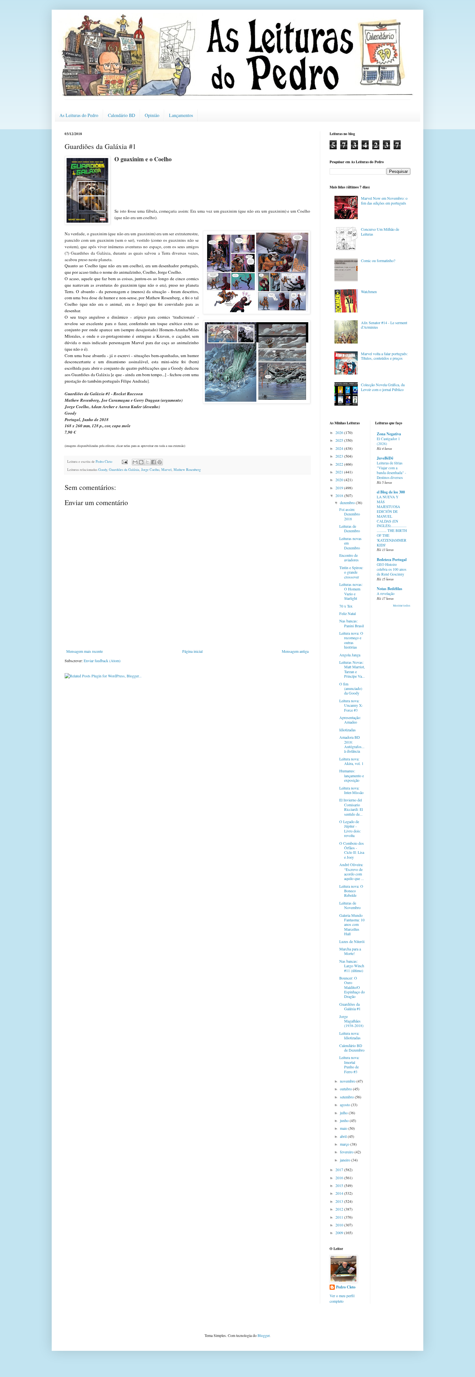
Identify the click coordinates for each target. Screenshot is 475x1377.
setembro (347, 1096)
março (345, 1144)
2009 (339, 1232)
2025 (339, 440)
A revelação (386, 593)
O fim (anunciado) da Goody (350, 688)
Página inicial (192, 651)
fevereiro (347, 1151)
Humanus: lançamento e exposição (351, 775)
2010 (339, 1224)
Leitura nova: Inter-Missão (351, 790)
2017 (339, 1169)
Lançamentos (181, 115)
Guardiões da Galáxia (124, 469)
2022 (339, 464)
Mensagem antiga (295, 651)
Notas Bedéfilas (389, 588)
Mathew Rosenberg (187, 469)
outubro (346, 1088)
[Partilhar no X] (147, 462)
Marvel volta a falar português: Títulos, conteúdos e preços (384, 356)
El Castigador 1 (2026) (388, 441)
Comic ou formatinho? (378, 260)
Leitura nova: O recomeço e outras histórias (351, 640)
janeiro (345, 1159)
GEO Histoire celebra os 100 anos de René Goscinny (391, 569)
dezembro (348, 502)
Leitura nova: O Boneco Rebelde (351, 891)
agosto (345, 1104)
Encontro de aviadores (349, 557)
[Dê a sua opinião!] (141, 462)
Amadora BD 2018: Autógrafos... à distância (351, 744)
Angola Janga (349, 654)
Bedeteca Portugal (391, 559)
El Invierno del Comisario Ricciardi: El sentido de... (351, 806)
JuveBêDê (385, 458)
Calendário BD (121, 115)
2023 (339, 456)
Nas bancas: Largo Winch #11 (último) (351, 966)
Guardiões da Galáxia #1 (350, 1006)
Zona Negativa (389, 434)
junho (345, 1120)
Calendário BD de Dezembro (351, 1048)
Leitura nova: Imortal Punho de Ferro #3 (349, 1064)
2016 (339, 1177)
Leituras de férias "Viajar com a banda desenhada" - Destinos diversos (391, 470)
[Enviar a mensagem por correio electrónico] (124, 461)
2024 (339, 448)
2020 (339, 479)
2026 (339, 432)
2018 (339, 495)
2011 (339, 1217)
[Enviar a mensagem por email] (135, 462)
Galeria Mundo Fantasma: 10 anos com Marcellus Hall (351, 925)
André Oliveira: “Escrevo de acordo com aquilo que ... (351, 871)
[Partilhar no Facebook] (153, 462)
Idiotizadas (347, 729)
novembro (348, 1081)
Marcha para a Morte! (350, 951)
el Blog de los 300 (391, 492)
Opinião (152, 115)
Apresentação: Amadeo (350, 720)
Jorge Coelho (150, 469)
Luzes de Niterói (351, 941)
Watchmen (369, 291)
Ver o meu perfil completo (342, 1298)
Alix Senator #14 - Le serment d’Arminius (384, 325)
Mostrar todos (401, 606)
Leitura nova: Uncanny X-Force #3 (351, 705)
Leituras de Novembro (350, 905)
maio (344, 1128)
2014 (339, 1193)
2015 (339, 1185)
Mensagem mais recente (84, 651)
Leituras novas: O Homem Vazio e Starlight (351, 591)
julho (344, 1112)
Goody (102, 469)
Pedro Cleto (345, 1287)
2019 (339, 487)
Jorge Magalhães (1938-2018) (351, 1021)
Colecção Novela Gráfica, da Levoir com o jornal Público (383, 387)
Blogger (263, 1335)
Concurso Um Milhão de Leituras (380, 231)
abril (344, 1136)
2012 (339, 1209)
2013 (339, 1201)
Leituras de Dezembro (349, 528)
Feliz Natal (347, 613)
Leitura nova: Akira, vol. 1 (351, 761)
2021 (339, 471)
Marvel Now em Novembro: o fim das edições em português (384, 200)
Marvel (166, 469)
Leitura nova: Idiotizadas (350, 1035)
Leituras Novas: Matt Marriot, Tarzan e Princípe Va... (352, 669)
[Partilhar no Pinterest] (159, 462)
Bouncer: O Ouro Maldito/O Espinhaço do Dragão (352, 987)
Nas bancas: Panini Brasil (351, 623)
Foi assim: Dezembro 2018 (349, 514)
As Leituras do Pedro (78, 115)
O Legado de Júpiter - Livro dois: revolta (350, 828)
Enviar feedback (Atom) (102, 660)
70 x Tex (346, 606)
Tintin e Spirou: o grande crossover (351, 572)
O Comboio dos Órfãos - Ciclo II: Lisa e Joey (351, 850)
